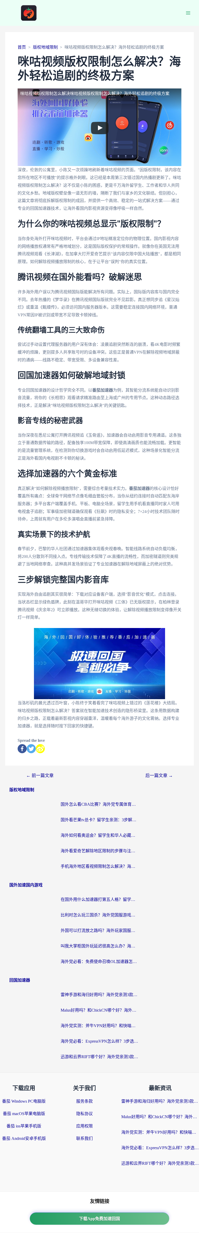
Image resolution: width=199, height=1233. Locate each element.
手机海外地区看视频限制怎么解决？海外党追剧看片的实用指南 (99, 866)
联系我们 (84, 1138)
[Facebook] (22, 748)
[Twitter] (31, 748)
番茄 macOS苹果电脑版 (24, 1113)
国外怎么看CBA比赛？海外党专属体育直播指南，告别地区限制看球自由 (99, 804)
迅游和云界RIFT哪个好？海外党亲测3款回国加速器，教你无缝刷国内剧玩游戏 (99, 1057)
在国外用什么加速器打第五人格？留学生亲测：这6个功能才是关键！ (99, 899)
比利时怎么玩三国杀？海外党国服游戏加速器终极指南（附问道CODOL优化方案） (99, 915)
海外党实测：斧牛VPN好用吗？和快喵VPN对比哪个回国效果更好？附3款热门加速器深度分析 (99, 1025)
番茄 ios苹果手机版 (23, 1126)
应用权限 (84, 1126)
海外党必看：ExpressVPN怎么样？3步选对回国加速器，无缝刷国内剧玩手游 (99, 1041)
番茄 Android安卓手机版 (24, 1138)
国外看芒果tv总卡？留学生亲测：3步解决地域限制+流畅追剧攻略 (99, 820)
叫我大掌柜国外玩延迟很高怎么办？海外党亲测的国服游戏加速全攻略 (99, 946)
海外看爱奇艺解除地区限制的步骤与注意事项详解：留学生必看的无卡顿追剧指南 (99, 851)
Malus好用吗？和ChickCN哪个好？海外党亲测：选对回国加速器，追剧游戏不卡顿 (99, 1010)
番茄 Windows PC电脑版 (24, 1101)
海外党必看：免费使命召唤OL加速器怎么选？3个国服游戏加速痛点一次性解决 (99, 961)
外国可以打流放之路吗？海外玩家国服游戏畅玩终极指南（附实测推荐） (99, 930)
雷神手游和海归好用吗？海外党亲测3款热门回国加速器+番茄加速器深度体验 (99, 994)
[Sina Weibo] (40, 748)
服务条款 (84, 1101)
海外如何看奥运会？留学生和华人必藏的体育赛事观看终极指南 (99, 835)
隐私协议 (84, 1113)
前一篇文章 (40, 775)
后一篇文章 (159, 775)
